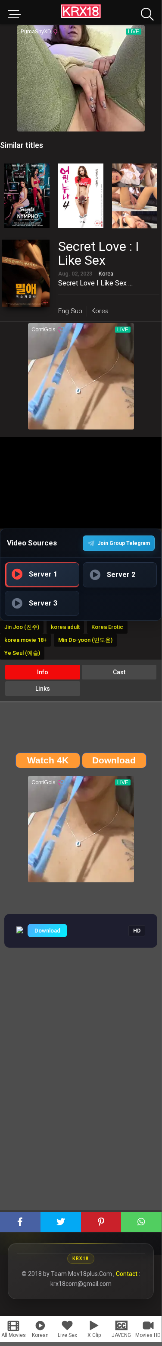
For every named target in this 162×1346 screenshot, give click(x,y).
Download (47, 930)
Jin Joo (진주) (21, 627)
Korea (100, 311)
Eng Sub (70, 311)
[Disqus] (81, 1089)
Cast (119, 672)
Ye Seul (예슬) (22, 653)
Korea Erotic (107, 627)
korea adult (65, 627)
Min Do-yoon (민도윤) (85, 640)
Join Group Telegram (123, 543)
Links (42, 688)
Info (42, 672)
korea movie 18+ (25, 640)
